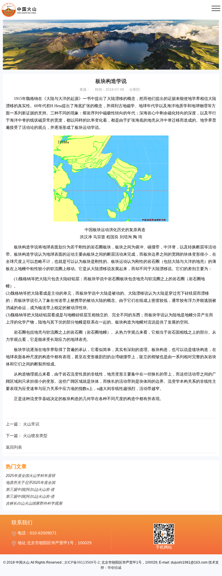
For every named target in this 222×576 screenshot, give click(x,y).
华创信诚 (114, 568)
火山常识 (31, 424)
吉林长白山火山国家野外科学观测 (34, 503)
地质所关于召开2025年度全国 (30, 482)
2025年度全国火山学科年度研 (30, 475)
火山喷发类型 (35, 435)
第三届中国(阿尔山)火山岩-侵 (30, 489)
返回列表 (14, 447)
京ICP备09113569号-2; (82, 562)
